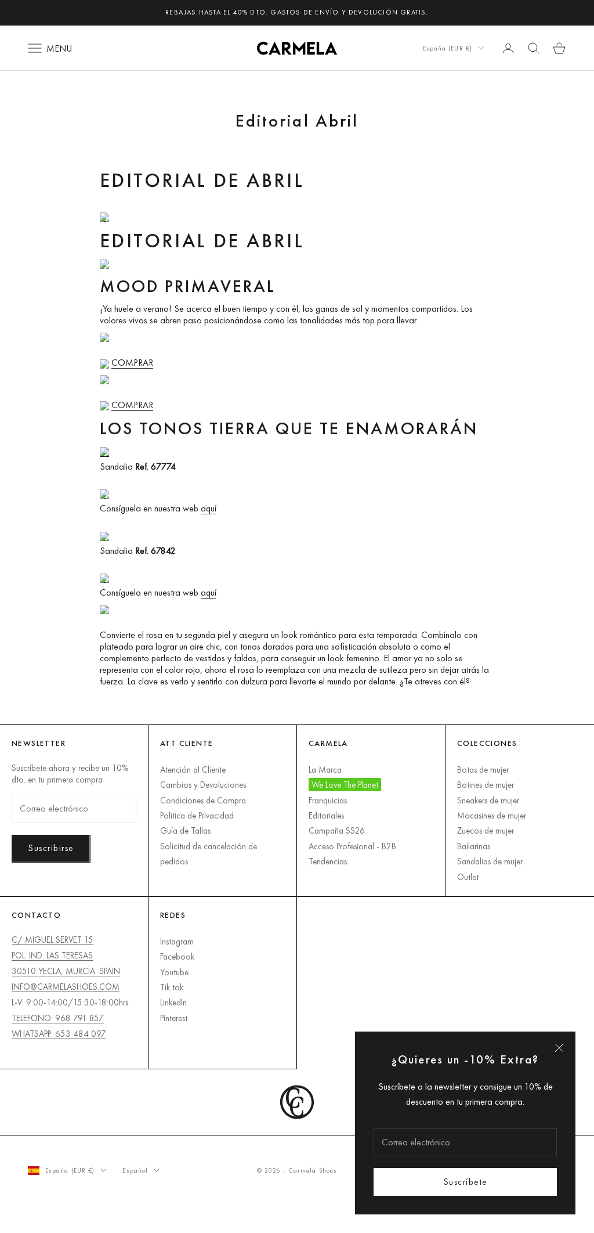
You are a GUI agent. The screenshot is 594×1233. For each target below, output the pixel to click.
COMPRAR (132, 362)
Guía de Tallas (185, 830)
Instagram (177, 941)
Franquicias (328, 800)
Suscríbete (465, 1181)
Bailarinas (473, 846)
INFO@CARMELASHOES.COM (65, 986)
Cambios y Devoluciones (203, 784)
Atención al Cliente (193, 769)
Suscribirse (51, 847)
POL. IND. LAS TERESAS (52, 955)
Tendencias (328, 861)
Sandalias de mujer (490, 861)
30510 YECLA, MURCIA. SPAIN (66, 970)
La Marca (325, 769)
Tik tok (171, 987)
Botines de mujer (485, 784)
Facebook (177, 956)
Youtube (174, 972)
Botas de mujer (483, 769)
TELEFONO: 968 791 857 (58, 1017)
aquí (208, 508)
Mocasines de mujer (491, 815)
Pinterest (173, 1017)
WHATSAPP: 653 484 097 (59, 1033)
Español (135, 1170)
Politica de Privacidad (197, 815)
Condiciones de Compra (203, 800)
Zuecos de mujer (485, 830)
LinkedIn (173, 1002)
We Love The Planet (345, 784)
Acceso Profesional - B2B (352, 846)
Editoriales (326, 815)
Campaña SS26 (337, 830)
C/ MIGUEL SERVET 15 (52, 939)
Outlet (468, 876)
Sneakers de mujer (488, 800)
